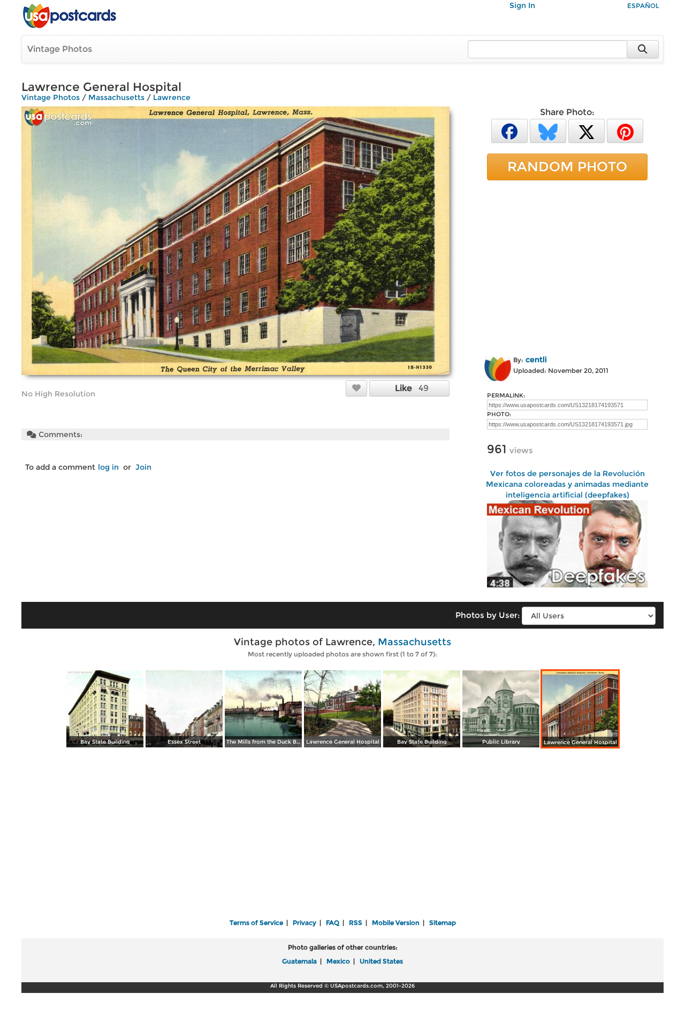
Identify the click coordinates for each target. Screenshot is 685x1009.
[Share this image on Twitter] (586, 130)
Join (143, 467)
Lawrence (172, 97)
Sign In (522, 5)
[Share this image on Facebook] (509, 130)
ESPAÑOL (643, 6)
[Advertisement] (567, 266)
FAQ (332, 923)
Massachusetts (116, 97)
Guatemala (299, 961)
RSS (355, 923)
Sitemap (442, 923)
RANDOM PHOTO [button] (567, 166)
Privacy (304, 923)
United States (381, 961)
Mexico (338, 961)
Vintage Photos (59, 49)
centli (536, 359)
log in (108, 467)
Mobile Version (396, 923)
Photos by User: (487, 615)
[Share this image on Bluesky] (548, 130)
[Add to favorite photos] (356, 388)
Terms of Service (256, 923)
